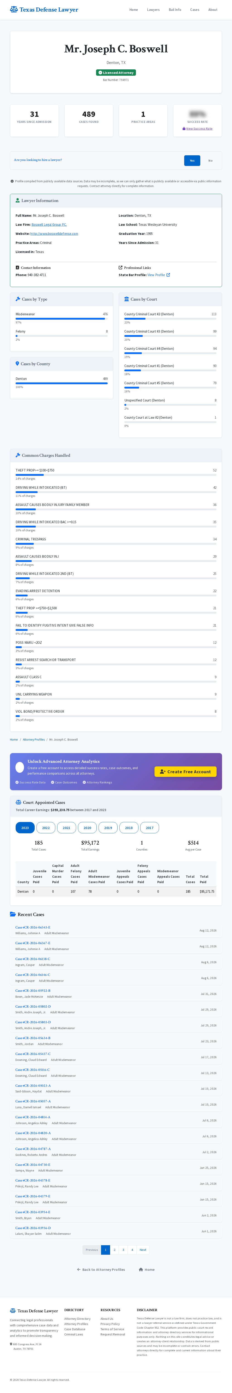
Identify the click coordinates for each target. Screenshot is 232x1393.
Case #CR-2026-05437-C (33, 1054)
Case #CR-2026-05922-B (32, 990)
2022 (46, 827)
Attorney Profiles (34, 739)
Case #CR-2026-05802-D (33, 1006)
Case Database (74, 1329)
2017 (150, 827)
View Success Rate (199, 128)
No (210, 160)
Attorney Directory (77, 1319)
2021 (66, 827)
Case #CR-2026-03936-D (33, 1228)
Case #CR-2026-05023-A (33, 1085)
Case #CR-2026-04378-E (32, 1180)
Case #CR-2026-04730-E (32, 1164)
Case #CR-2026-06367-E (32, 943)
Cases (194, 9)
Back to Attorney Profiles (103, 1269)
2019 (108, 827)
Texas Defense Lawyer (48, 9)
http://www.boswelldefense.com (54, 233)
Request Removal (113, 1334)
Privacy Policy (110, 1324)
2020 (87, 827)
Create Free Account (189, 771)
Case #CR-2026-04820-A (33, 1133)
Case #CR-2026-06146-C (32, 974)
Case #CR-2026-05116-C (32, 1069)
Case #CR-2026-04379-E (32, 1196)
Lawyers (153, 9)
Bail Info (175, 9)
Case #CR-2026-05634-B (32, 1038)
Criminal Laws (73, 1334)
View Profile (156, 275)
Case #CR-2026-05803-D (33, 1022)
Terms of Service (112, 1329)
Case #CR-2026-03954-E (32, 1212)
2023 (25, 827)
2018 (129, 827)
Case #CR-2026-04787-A (33, 1149)
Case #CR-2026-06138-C (32, 959)
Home (133, 9)
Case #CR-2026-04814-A (33, 1117)
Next (143, 1250)
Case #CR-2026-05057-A (33, 1101)
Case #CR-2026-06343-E (32, 927)
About (213, 9)
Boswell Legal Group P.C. (49, 224)
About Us (107, 1319)
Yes (192, 160)
